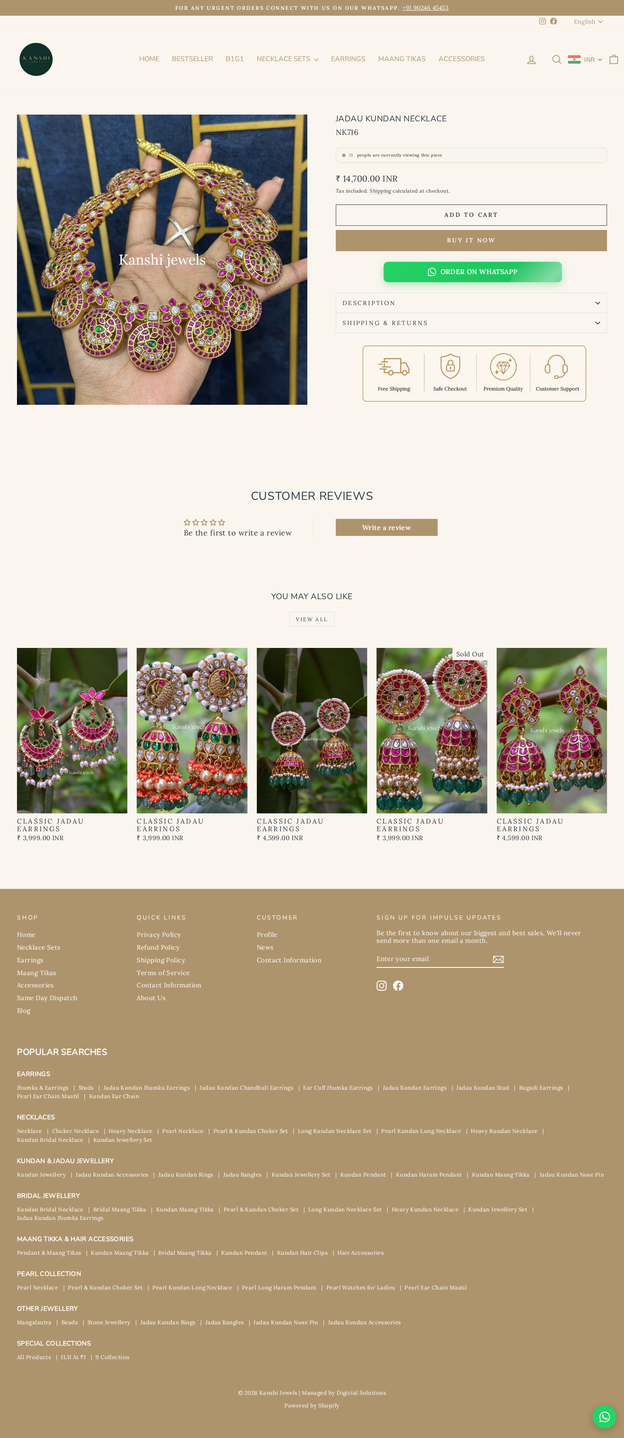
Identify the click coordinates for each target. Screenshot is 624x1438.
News (265, 947)
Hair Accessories (360, 1252)
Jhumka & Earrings (43, 1087)
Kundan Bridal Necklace (50, 1140)
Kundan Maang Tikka (501, 1174)
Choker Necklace (75, 1131)
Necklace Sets (284, 59)
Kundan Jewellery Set (122, 1140)
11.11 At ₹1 (73, 1357)
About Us (151, 998)
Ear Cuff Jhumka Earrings (338, 1087)
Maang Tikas (402, 59)
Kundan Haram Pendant (429, 1174)
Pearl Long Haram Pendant (279, 1287)
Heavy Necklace (130, 1131)
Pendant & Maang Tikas (49, 1252)
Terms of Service (163, 973)
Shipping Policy (161, 960)
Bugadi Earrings (541, 1087)
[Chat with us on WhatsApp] (604, 1417)
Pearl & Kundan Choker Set (251, 1131)
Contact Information (169, 985)
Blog (24, 1010)
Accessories (461, 59)
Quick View (72, 804)
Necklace (29, 1131)
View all (312, 619)
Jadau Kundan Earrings (415, 1087)
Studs (86, 1087)
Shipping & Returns (385, 323)
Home (149, 59)
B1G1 (235, 59)
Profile (267, 935)
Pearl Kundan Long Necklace (421, 1131)
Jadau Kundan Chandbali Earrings (246, 1087)
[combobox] (585, 59)
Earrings (348, 59)
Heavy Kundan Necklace (504, 1131)
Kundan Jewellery (41, 1174)
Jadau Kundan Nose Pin (572, 1174)
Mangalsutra (34, 1322)
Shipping (380, 191)
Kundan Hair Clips (302, 1252)
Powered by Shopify (311, 1405)
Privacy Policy (159, 935)
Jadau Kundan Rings (186, 1174)
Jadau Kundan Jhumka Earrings (147, 1087)
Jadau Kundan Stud (482, 1087)
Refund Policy (158, 947)
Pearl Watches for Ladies (360, 1287)
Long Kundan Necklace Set (335, 1131)
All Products (34, 1357)
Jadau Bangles (242, 1174)
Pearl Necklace (182, 1131)
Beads (70, 1322)
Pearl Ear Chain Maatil (48, 1096)
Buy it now (471, 240)
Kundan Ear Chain (114, 1096)
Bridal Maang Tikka (119, 1209)
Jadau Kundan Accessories (112, 1174)
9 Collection (112, 1357)
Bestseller (192, 59)
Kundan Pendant (363, 1174)
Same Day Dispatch (47, 998)
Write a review (386, 527)
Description (369, 303)
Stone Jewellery (109, 1322)
